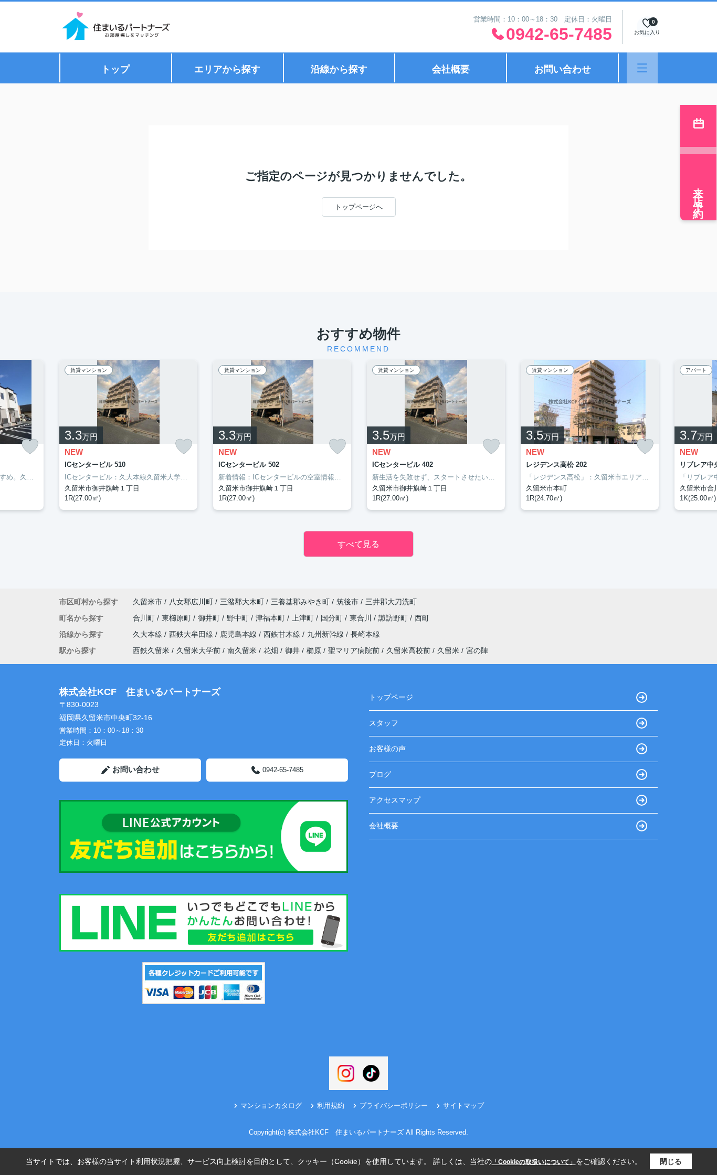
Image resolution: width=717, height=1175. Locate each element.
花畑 (270, 650)
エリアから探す (227, 69)
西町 (422, 618)
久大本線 (148, 634)
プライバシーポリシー (394, 1105)
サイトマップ (463, 1105)
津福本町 (271, 618)
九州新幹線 (326, 634)
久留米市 (147, 601)
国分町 (333, 618)
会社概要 (451, 69)
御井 (292, 650)
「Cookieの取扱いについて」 (534, 1162)
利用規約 (330, 1105)
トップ (115, 69)
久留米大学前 (198, 650)
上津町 (304, 618)
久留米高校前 (408, 650)
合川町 (145, 618)
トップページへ (359, 207)
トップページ (391, 697)
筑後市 (347, 601)
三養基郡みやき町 (300, 601)
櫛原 (314, 650)
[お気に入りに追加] (30, 446)
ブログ (380, 774)
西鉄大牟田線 (192, 634)
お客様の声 (387, 748)
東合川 (362, 618)
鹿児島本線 (239, 634)
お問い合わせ (562, 69)
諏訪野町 (394, 618)
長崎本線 (365, 634)
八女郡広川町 (191, 601)
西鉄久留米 (151, 650)
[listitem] (128, 435)
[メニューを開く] (642, 68)
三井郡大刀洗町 (391, 601)
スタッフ (383, 723)
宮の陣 (477, 650)
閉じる (671, 1161)
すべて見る (358, 544)
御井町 (210, 618)
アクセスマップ (394, 800)
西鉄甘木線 (282, 634)
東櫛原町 (177, 618)
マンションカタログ (271, 1105)
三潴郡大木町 (242, 601)
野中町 (239, 618)
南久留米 (242, 650)
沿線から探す (339, 69)
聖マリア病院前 (353, 650)
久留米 (448, 650)
